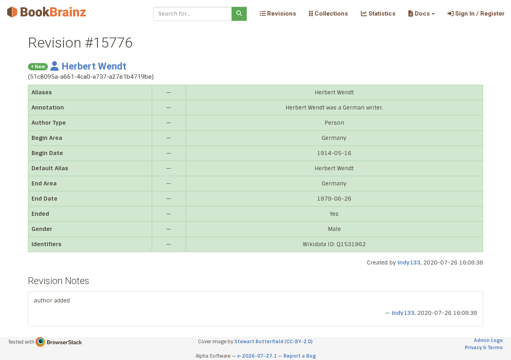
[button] (421, 14)
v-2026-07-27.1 (257, 356)
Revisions (280, 13)
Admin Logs (488, 340)
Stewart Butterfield (258, 341)
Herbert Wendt (93, 66)
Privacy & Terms (484, 347)
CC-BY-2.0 (298, 341)
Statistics (381, 13)
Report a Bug (299, 356)
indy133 (409, 262)
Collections (330, 13)
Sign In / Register (479, 13)
